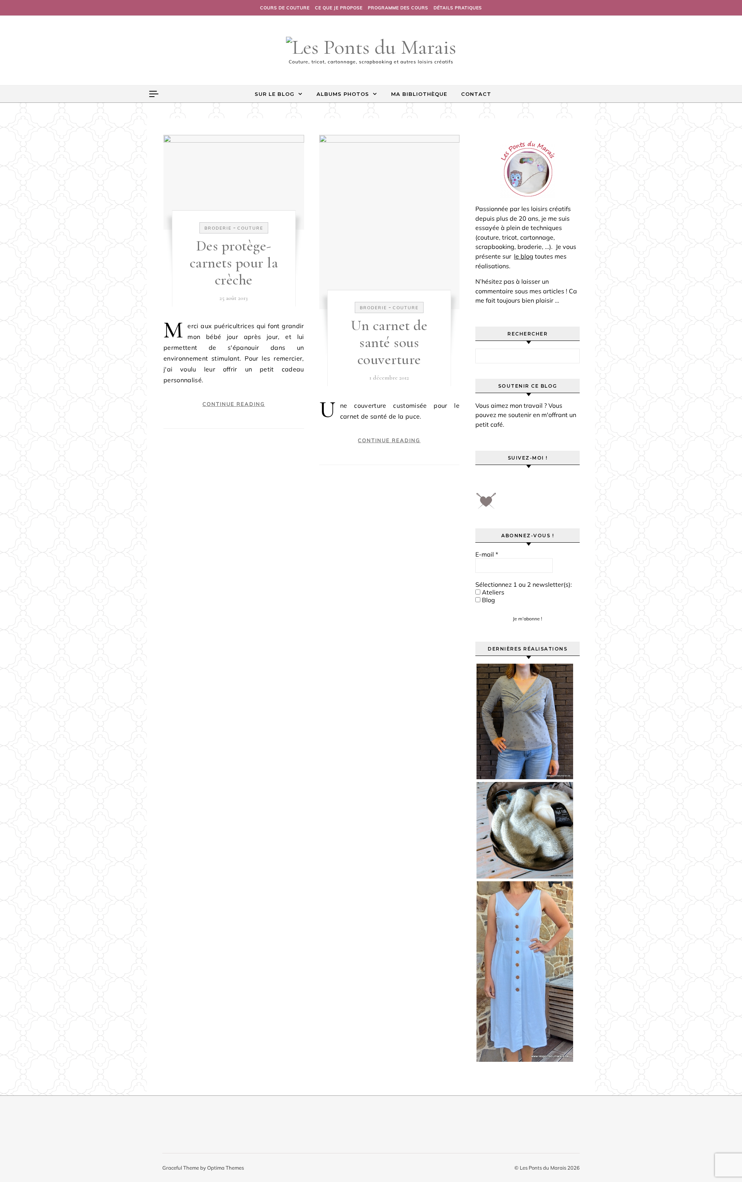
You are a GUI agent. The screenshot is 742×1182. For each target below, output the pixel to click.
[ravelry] (548, 481)
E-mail (486, 554)
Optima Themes (225, 1168)
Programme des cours (398, 7)
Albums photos (343, 94)
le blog (523, 256)
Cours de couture (285, 7)
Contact (476, 94)
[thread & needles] (486, 503)
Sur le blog (274, 94)
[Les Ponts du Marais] (371, 47)
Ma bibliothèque (419, 94)
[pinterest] (505, 481)
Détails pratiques (458, 7)
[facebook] (484, 481)
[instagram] (527, 481)
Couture (250, 228)
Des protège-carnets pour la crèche (234, 263)
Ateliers (492, 592)
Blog (487, 600)
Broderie (217, 228)
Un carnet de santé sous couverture (389, 342)
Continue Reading (234, 404)
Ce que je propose (338, 7)
